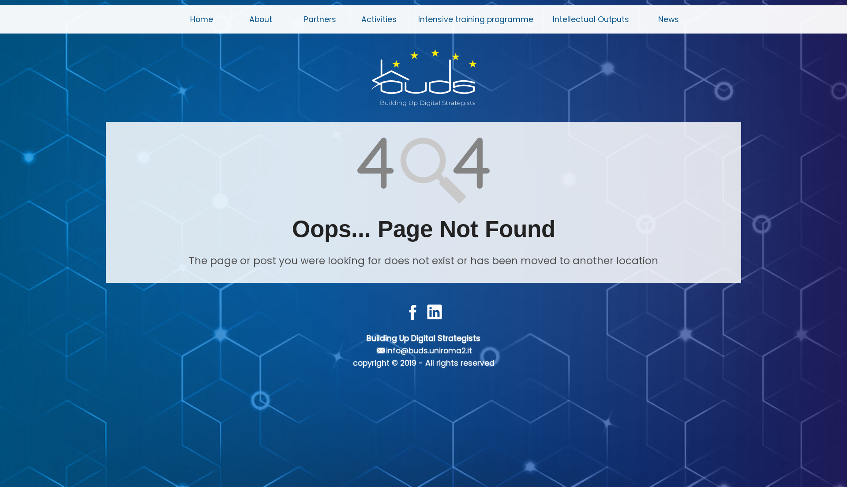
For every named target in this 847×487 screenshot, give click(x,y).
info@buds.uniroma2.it (429, 350)
